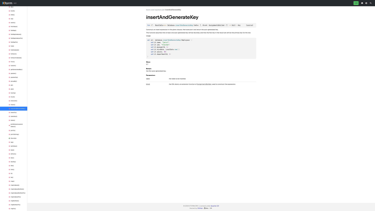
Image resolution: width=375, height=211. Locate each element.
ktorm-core (150, 10)
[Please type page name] (371, 3)
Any (239, 25)
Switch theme (366, 3)
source (249, 25)
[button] (371, 3)
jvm (356, 3)
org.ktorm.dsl (159, 10)
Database (171, 25)
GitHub (200, 208)
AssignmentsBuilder (217, 25)
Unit (233, 25)
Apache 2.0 (215, 206)
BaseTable (159, 25)
